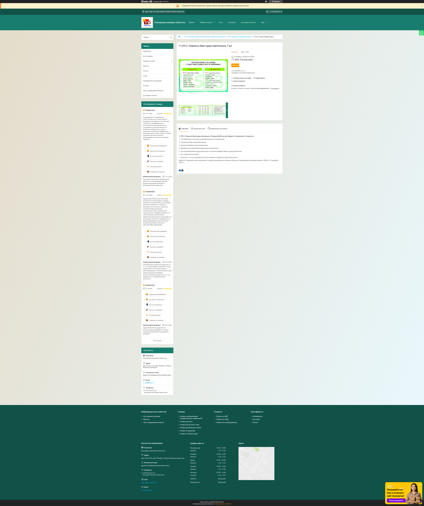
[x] (182, 171)
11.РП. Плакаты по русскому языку (238, 37)
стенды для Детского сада (189, 425)
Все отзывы (157, 340)
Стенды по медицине (187, 431)
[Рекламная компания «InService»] (147, 22)
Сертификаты (258, 416)
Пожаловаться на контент (223, 504)
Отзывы (146, 86)
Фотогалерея (148, 56)
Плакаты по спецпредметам (226, 422)
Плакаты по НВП (222, 416)
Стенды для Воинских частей (190, 428)
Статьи (145, 71)
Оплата (255, 422)
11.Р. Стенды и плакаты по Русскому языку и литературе (204, 37)
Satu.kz (222, 502)
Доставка (256, 419)
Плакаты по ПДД (222, 419)
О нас (221, 22)
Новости (146, 66)
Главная (191, 22)
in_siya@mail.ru (148, 383)
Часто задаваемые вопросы (153, 91)
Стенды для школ (186, 421)
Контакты (232, 22)
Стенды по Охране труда (189, 434)
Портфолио (147, 51)
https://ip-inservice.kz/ (149, 483)
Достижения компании (151, 416)
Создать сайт (157, 1)
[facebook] (180, 171)
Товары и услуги (206, 22)
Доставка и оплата (248, 22)
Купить (235, 65)
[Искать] (170, 37)
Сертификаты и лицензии (152, 81)
